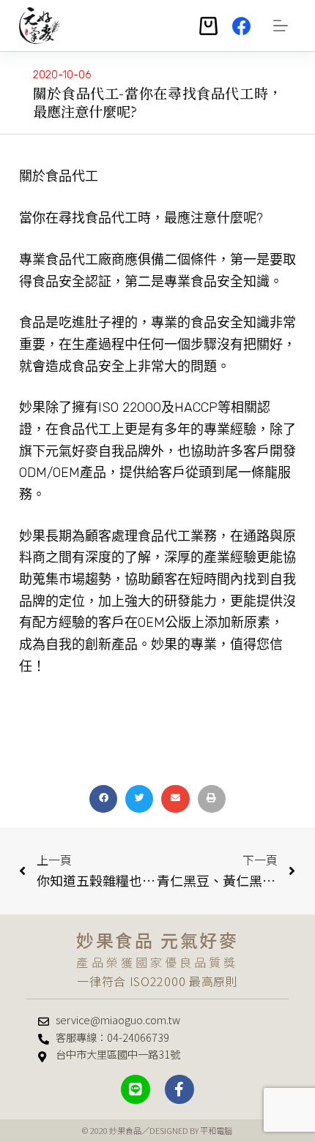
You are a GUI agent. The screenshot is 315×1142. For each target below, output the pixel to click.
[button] (103, 799)
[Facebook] (241, 26)
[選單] (280, 25)
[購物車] (208, 26)
